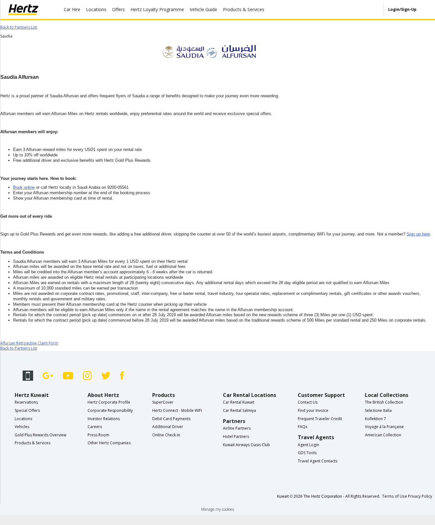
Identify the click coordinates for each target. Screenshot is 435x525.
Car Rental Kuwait (238, 402)
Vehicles (22, 426)
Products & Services (243, 9)
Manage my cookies (217, 509)
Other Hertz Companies (109, 443)
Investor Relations (104, 418)
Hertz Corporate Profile (109, 402)
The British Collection (384, 402)
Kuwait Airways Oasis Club (246, 444)
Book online (24, 187)
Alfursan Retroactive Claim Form (29, 343)
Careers (95, 426)
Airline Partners (237, 428)
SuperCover (163, 402)
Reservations (26, 402)
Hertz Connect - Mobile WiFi (177, 410)
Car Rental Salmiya (239, 410)
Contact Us (307, 402)
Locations (96, 9)
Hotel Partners (236, 436)
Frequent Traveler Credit (320, 418)
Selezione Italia (378, 410)
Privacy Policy (420, 496)
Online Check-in (166, 435)
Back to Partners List (18, 27)
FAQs (302, 426)
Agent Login (308, 444)
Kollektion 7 (375, 418)
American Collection (383, 435)
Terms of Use (394, 496)
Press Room (98, 435)
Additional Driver (167, 426)
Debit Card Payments (171, 418)
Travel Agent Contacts (317, 461)
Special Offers (27, 410)
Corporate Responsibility (110, 410)
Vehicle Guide (203, 9)
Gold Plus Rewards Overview (40, 435)
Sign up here (418, 234)
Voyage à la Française (384, 426)
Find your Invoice (313, 410)
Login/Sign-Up (402, 9)
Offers (118, 9)
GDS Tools (307, 452)
